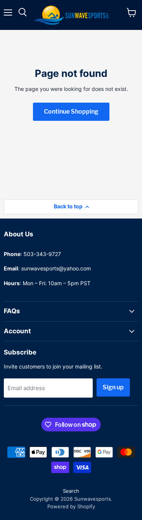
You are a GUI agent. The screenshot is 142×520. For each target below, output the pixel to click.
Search (71, 491)
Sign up (113, 387)
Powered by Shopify (71, 506)
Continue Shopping (71, 111)
